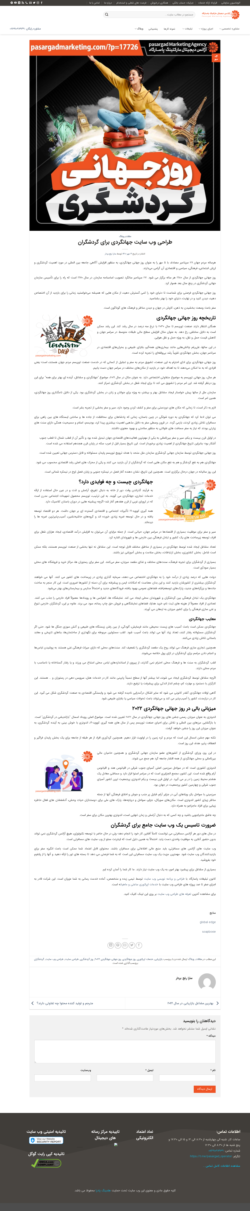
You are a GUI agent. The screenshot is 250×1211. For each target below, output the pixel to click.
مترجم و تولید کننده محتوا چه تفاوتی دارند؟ (64, 1003)
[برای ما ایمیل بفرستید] (30, 3)
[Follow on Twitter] (34, 3)
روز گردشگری (86, 959)
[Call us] (26, 3)
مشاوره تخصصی (230, 29)
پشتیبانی (153, 29)
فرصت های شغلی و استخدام (131, 3)
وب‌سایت (85, 1070)
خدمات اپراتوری (145, 959)
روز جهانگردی (129, 959)
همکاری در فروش (159, 3)
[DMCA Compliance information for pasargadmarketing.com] (46, 1163)
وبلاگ (140, 29)
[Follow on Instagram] (38, 3)
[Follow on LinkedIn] (19, 3)
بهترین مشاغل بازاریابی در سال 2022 (191, 1003)
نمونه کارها (169, 29)
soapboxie (209, 931)
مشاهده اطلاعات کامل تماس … (221, 1166)
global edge (208, 922)
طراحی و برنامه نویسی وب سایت (164, 878)
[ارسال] (106, 15)
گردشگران (39, 959)
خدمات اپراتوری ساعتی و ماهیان (139, 884)
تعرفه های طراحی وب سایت (174, 894)
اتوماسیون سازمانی (230, 3)
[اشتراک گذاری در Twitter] (132, 945)
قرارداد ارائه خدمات (207, 3)
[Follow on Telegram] (12, 3)
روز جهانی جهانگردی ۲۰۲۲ (108, 959)
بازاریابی (158, 959)
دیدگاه (211, 1036)
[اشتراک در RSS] (23, 3)
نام (213, 1070)
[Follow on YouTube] (15, 3)
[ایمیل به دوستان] (125, 945)
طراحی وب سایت (54, 959)
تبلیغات (189, 29)
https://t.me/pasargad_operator (211, 1156)
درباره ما (108, 3)
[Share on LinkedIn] (110, 945)
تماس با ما (94, 3)
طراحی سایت (72, 959)
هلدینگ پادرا (103, 1190)
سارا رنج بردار (110, 254)
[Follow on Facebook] (41, 3)
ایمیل (149, 1070)
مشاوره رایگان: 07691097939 (25, 29)
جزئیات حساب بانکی (183, 3)
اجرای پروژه (207, 29)
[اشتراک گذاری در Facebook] (139, 945)
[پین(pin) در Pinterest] (118, 945)
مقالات (128, 236)
